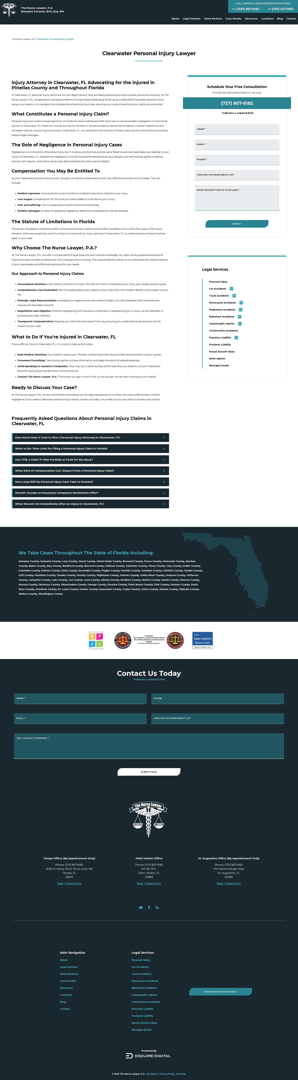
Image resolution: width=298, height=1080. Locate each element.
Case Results (234, 18)
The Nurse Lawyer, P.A (23, 39)
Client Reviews (213, 18)
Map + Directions (69, 883)
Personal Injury (218, 281)
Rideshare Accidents (221, 316)
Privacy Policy (166, 1074)
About (175, 18)
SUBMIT (237, 224)
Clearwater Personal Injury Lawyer (55, 39)
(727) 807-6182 (237, 103)
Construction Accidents (223, 330)
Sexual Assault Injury (222, 351)
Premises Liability (220, 337)
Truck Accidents (219, 295)
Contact (291, 18)
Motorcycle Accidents (222, 302)
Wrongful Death (219, 365)
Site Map (181, 1074)
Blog (280, 18)
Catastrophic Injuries (222, 323)
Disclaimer (152, 1074)
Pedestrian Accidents (222, 309)
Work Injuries (217, 358)
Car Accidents (217, 288)
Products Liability (220, 344)
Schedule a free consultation (220, 991)
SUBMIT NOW (149, 772)
